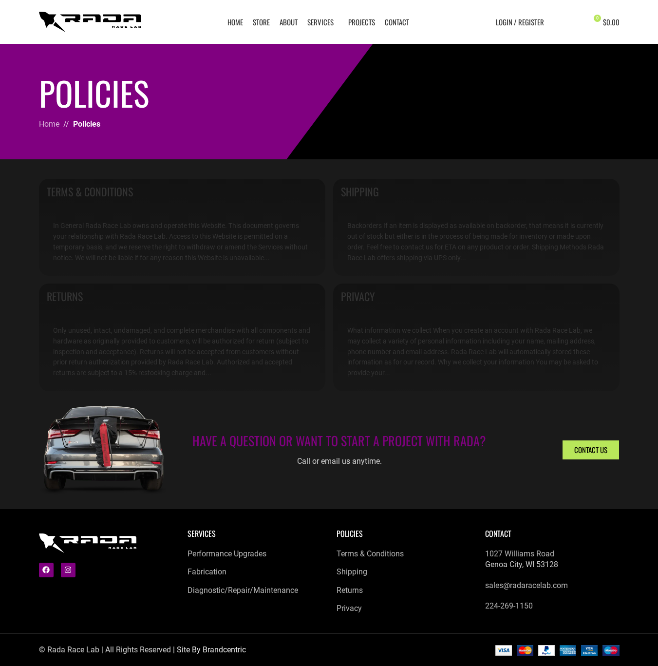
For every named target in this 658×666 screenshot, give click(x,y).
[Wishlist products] (575, 22)
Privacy (358, 296)
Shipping (360, 191)
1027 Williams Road (519, 553)
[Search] (557, 22)
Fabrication (207, 571)
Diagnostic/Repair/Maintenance (243, 590)
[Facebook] (46, 570)
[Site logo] (90, 21)
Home (49, 124)
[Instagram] (68, 570)
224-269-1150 (509, 605)
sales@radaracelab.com (526, 585)
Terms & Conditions (90, 191)
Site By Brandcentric (211, 649)
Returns (65, 296)
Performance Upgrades (227, 553)
